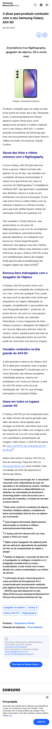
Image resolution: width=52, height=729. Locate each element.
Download (39, 35)
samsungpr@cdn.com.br (16, 652)
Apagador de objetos (14, 607)
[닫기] (47, 697)
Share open (44, 35)
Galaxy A (32, 607)
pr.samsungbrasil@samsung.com (19, 654)
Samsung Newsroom (14, 466)
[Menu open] (47, 5)
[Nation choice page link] (41, 5)
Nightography (29, 613)
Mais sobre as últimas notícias (25, 664)
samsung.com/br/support (16, 647)
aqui (10, 715)
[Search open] (35, 5)
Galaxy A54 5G (11, 613)
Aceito (41, 722)
